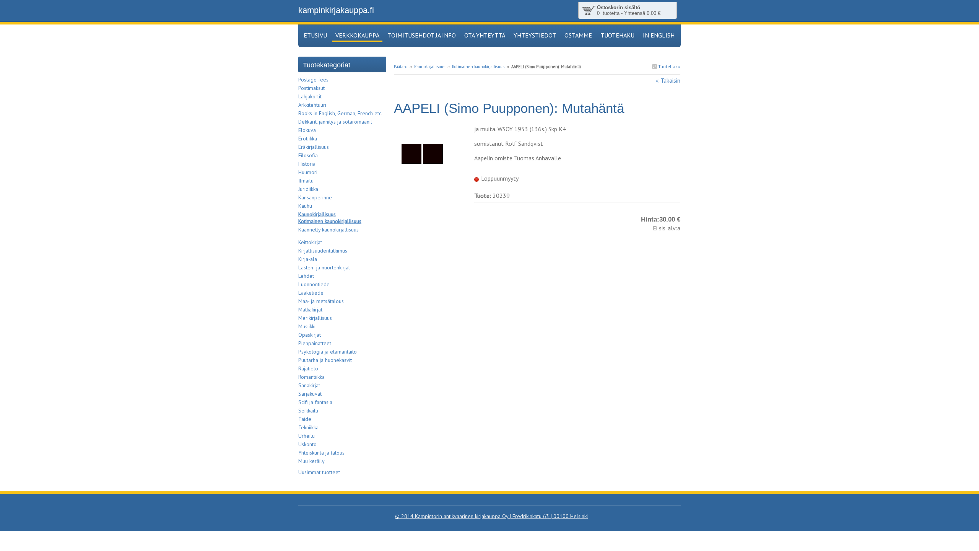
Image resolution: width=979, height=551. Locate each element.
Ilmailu (306, 180)
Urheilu (306, 435)
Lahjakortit (310, 96)
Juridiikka (308, 189)
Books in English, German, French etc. (340, 113)
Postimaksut (311, 88)
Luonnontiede (314, 284)
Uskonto (307, 444)
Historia (306, 163)
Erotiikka (307, 138)
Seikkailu (308, 410)
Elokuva (307, 130)
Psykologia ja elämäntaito (327, 351)
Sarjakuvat (310, 393)
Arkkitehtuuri (312, 104)
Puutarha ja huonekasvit (325, 360)
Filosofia (308, 155)
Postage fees (313, 79)
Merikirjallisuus (315, 318)
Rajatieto (308, 368)
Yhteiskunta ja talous (321, 452)
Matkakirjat (310, 309)
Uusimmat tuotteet (319, 472)
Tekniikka (308, 427)
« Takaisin (668, 80)
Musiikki (306, 326)
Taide (304, 419)
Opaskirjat (309, 334)
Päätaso (400, 66)
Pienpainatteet (314, 343)
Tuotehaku (668, 66)
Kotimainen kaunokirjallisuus (478, 66)
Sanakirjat (309, 385)
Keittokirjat (310, 242)
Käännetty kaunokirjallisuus (328, 229)
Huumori (307, 172)
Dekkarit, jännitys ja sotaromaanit (335, 121)
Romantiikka (311, 376)
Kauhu (305, 205)
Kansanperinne (315, 197)
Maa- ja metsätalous (321, 301)
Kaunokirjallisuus (429, 66)
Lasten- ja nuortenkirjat (324, 267)
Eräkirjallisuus (313, 146)
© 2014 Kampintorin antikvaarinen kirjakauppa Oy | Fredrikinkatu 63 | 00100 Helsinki (491, 516)
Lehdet (306, 275)
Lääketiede (311, 292)
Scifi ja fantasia (315, 402)
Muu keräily (311, 461)
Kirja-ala (307, 259)
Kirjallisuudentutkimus (322, 250)
